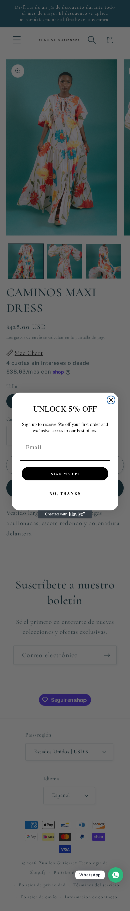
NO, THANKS (65, 493)
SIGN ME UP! (65, 473)
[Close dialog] (111, 400)
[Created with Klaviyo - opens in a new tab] (65, 514)
